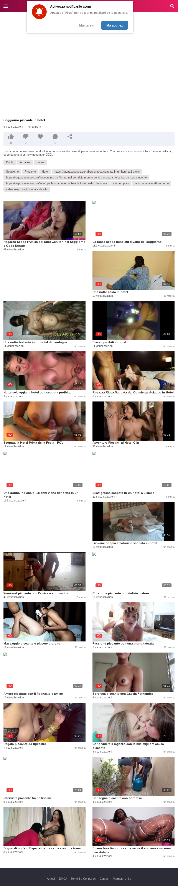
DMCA (63, 878)
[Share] (70, 136)
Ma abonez (114, 25)
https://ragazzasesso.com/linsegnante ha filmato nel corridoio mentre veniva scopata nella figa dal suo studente (76, 177)
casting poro (121, 183)
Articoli (51, 878)
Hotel (45, 171)
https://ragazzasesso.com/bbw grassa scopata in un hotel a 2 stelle (97, 171)
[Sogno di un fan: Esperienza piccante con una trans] (44, 826)
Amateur (25, 162)
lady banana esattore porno (152, 183)
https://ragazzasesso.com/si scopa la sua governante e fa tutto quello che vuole (56, 183)
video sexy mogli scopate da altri (27, 189)
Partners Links (122, 878)
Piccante (30, 171)
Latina (40, 162)
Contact (104, 878)
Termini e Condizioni (83, 878)
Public (10, 162)
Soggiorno (12, 171)
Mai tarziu (86, 25)
